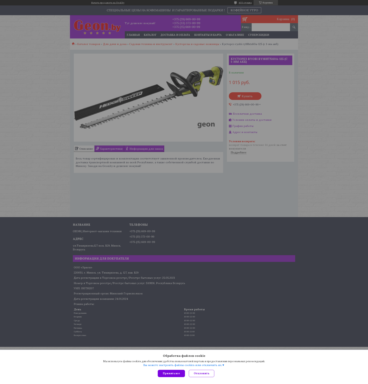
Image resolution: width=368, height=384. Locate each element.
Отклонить (201, 373)
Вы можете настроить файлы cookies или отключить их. (182, 365)
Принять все (171, 373)
